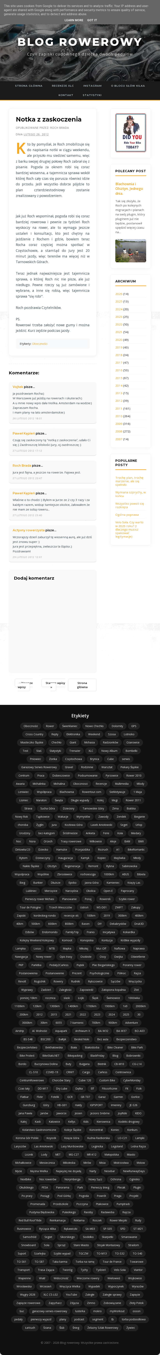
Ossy (103, 956)
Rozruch (103, 849)
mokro (97, 1311)
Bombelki (131, 751)
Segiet (48, 1237)
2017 (118, 362)
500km (35, 924)
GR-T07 (85, 1097)
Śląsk (95, 998)
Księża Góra (71, 1138)
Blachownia (67, 792)
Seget (123, 825)
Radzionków (110, 742)
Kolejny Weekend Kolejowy (37, 940)
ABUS (125, 874)
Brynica (94, 759)
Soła (46, 1245)
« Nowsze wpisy (25, 685)
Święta (59, 800)
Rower (50, 726)
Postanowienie (55, 973)
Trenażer (74, 751)
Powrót (101, 1196)
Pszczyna (82, 1204)
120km (37, 1006)
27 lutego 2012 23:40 (27, 515)
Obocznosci (80, 783)
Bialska (131, 808)
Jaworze (61, 1113)
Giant (73, 742)
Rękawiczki (70, 1229)
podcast (79, 1319)
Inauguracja (65, 858)
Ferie (106, 833)
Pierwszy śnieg (100, 1187)
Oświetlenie (138, 956)
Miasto (131, 1154)
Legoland (117, 1146)
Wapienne (24, 1278)
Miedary (136, 833)
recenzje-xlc (71, 915)
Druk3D (139, 924)
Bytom (23, 858)
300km (122, 915)
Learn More (74, 20)
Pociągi (45, 1196)
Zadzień (46, 990)
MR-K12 (91, 1154)
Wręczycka (135, 981)
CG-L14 (136, 1064)
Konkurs (132, 1130)
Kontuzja (107, 940)
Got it (92, 20)
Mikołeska (69, 1163)
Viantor (138, 1270)
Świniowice (113, 998)
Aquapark (61, 1031)
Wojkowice (135, 1278)
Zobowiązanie (112, 1303)
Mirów (87, 1163)
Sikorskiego (67, 1237)
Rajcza (127, 1212)
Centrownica (123, 1072)
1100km (19, 1006)
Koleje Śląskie (72, 1130)
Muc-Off (101, 948)
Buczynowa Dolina (46, 1064)
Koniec (115, 1130)
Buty (68, 1064)
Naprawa (139, 948)
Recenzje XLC (63, 85)
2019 (118, 347)
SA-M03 (90, 1229)
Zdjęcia (74, 1303)
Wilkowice (96, 841)
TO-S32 (119, 1253)
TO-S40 (137, 1253)
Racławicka (107, 1212)
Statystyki (92, 95)
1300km (55, 1006)
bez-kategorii (46, 833)
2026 (118, 294)
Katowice (54, 1121)
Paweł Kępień (24, 433)
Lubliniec (31, 891)
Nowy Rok (21, 816)
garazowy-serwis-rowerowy (49, 1311)
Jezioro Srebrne (100, 1113)
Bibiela (141, 874)
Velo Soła (120, 1270)
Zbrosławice (64, 874)
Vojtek (18, 387)
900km (112, 1022)
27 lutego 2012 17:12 (27, 450)
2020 (118, 340)
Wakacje (63, 816)
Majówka (119, 858)
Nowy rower (44, 956)
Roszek (97, 1220)
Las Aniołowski (43, 1146)
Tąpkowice (43, 816)
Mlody (140, 783)
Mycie (18, 1171)
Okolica (90, 891)
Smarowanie (129, 1237)
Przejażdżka (82, 849)
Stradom (133, 1245)
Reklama (79, 1220)
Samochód (29, 1237)
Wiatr (42, 1278)
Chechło (56, 742)
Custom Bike (107, 1080)
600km (52, 924)
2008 (118, 431)
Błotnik (102, 1064)
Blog (115, 1055)
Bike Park (137, 1047)
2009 (118, 424)
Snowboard (28, 1245)
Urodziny (24, 833)
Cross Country (34, 734)
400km (139, 915)
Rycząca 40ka (47, 1229)
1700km (91, 1006)
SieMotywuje (117, 792)
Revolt (22, 981)
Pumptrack (123, 1204)
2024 (118, 309)
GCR (70, 1097)
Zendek (121, 816)
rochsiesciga (88, 874)
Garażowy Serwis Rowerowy (39, 767)
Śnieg (76, 1327)
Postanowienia (28, 973)
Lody (44, 1154)
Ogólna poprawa (127, 515)
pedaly (18, 1319)
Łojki (81, 998)
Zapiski (21, 915)
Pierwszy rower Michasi (39, 899)
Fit (126, 1088)
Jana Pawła (25, 1113)
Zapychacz (55, 1303)
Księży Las (134, 882)
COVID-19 (52, 1072)
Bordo (22, 1064)
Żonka (53, 759)
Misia (102, 1163)
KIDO (138, 1113)
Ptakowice (102, 1204)
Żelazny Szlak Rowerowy (102, 1327)
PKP (21, 965)
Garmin (118, 1097)
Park (80, 1187)
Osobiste (86, 956)
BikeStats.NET (51, 1055)
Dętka (79, 1088)
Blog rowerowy (80, 41)
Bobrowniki (133, 1055)
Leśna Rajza (138, 1146)
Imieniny (116, 1105)
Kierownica (103, 1121)
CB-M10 (119, 1064)
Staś (38, 751)
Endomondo (50, 932)
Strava (28, 808)
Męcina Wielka (39, 1171)
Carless (102, 1072)
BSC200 (46, 1039)
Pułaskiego (69, 1212)
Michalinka (39, 783)
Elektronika (73, 734)
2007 (118, 439)
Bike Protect (27, 1055)
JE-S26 (133, 1105)
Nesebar (109, 1171)
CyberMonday (131, 1080)
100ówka (134, 998)
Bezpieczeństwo (27, 1047)
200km (24, 1014)
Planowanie (69, 899)
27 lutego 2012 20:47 (27, 478)
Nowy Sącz (95, 1179)
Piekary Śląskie (130, 767)
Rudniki (75, 981)
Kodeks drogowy (129, 1121)
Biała (74, 1047)
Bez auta (102, 1039)
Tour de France (112, 1261)
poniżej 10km (28, 998)
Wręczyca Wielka (70, 1286)
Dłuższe (55, 882)
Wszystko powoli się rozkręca (129, 505)
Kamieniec (113, 882)
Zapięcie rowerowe (28, 1303)
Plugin (137, 1187)
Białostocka (92, 1047)
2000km (141, 1006)
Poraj (88, 899)
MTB (52, 948)
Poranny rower (132, 965)
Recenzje (101, 783)
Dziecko (43, 849)
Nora (32, 841)
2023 (118, 317)
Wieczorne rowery (88, 1278)
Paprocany (127, 891)
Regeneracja (72, 866)
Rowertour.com (91, 792)
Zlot (136, 990)
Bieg (22, 882)
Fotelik (55, 1097)
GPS (133, 726)
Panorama (62, 1187)
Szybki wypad (62, 1253)
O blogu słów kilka (128, 85)
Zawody (103, 816)
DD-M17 (43, 1088)
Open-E (108, 891)
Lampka (21, 948)
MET (58, 1154)
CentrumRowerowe (32, 1080)
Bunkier (38, 882)
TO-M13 (102, 1253)
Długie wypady (80, 800)
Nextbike (25, 1179)
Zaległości (65, 990)
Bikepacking (75, 1055)
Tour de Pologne (30, 907)
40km (19, 924)
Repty (55, 734)
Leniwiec (23, 792)
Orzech (48, 841)
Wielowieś (114, 1278)
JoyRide (122, 1113)
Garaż (102, 1097)
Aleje (113, 841)
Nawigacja (21, 956)
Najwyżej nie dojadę (68, 1171)
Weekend (94, 734)
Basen (86, 924)
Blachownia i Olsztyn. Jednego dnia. (129, 189)
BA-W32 (103, 1031)
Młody (137, 858)
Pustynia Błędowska (41, 1212)
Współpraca (44, 792)
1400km (73, 1006)
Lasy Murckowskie (72, 1146)
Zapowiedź (86, 990)
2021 (118, 332)
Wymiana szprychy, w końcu (130, 494)
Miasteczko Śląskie (31, 742)
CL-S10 (33, 1072)
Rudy (138, 1220)
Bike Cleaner (115, 1047)
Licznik (29, 1154)
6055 (59, 1022)
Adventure (131, 1022)
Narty (93, 1171)
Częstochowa (73, 759)
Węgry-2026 (27, 1294)
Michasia (89, 742)
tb (112, 1319)
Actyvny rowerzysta (29, 530)
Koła (120, 833)
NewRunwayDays (134, 1171)
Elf (92, 1088)
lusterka (80, 1311)
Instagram (92, 85)
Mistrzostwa (121, 1163)
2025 (118, 301)
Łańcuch (30, 1327)
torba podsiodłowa (134, 1319)
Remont (93, 866)
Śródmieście (70, 833)
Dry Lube (61, 1088)
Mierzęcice (51, 891)
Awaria (20, 783)
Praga (117, 1196)
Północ (121, 973)
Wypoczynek (116, 1286)
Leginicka (97, 1146)
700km (96, 1022)
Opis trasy (66, 956)
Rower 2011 (133, 800)
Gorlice (135, 1097)
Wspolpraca (22, 874)
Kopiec (102, 858)
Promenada (37, 1204)
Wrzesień (45, 1286)
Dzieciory (68, 808)
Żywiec (130, 1327)
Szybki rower (127, 899)
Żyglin (40, 825)
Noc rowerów (47, 1179)
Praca (40, 775)
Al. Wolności (39, 1031)
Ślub (61, 1327)
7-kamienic (77, 1022)
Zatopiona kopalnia (113, 990)
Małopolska (112, 1154)
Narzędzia (72, 891)
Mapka (67, 948)
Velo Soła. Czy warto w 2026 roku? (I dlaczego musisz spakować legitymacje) (129, 529)
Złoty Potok (136, 1303)
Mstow (141, 1163)
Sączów (115, 981)
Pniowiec (35, 759)
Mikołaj (83, 948)
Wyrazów (138, 1286)
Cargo (86, 1072)
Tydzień (101, 1270)
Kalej (24, 1121)
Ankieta (90, 833)
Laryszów (20, 1146)
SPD (122, 1229)
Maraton (41, 800)
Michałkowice (23, 1163)
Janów (44, 1113)
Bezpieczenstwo (126, 1039)
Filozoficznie (109, 1088)
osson (136, 1311)
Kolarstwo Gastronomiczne (39, 1130)
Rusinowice (24, 1229)
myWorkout (117, 1311)
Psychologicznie (99, 973)
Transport (23, 1270)
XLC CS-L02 (51, 1294)
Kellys (71, 1121)
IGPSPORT (96, 1105)
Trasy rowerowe (71, 841)
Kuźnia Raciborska (98, 1138)
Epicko (72, 882)
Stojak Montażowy (108, 1245)
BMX (141, 841)
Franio (91, 932)
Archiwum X (82, 1031)
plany (63, 1319)
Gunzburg (29, 1105)
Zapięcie (135, 1294)
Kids (86, 1121)
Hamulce (61, 849)
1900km (110, 1006)
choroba (23, 825)
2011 (118, 408)
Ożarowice (133, 742)
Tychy (84, 1270)
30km (43, 1022)
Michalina (59, 783)
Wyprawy (27, 990)
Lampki (139, 1138)
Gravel (69, 767)
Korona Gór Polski (27, 1138)
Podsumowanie (88, 775)
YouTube (71, 1294)
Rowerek (105, 899)
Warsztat (106, 767)
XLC (91, 751)
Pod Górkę (64, 1196)
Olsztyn (52, 866)
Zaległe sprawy (112, 1294)
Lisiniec (23, 800)
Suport (22, 1253)
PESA (45, 1187)
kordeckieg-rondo (45, 915)
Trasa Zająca (46, 1270)
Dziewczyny (43, 858)
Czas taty (24, 1088)
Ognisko (134, 1179)
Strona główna (29, 85)
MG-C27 (74, 1154)
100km (91, 915)
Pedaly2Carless (59, 965)
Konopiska (86, 940)
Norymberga (72, 1179)
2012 (118, 401)
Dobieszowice (61, 775)
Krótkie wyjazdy (130, 940)
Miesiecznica (47, 1163)
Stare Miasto (81, 1245)
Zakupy (135, 907)
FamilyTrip (72, 932)
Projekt (134, 1196)
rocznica (50, 998)
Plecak (121, 1187)
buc (22, 1311)
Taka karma (59, 1261)
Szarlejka (39, 1253)
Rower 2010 (133, 775)
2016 (118, 370)
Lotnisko (129, 734)
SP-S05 (107, 1229)
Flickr (40, 1097)
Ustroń (84, 907)
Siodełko (88, 1237)
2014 (118, 385)
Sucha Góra (47, 808)
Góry (46, 1105)
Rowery (58, 981)
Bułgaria (84, 1064)
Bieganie (139, 816)
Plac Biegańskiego (103, 965)
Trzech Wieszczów (60, 907)
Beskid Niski (81, 1039)
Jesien (78, 1113)
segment (97, 1319)
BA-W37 (121, 1031)
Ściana (47, 1327)
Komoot (67, 940)
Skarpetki (107, 1237)
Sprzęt (61, 1245)
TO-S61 (21, 1261)
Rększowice (95, 981)
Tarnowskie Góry (93, 808)
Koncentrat (96, 1130)
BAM (127, 841)
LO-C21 (122, 1138)
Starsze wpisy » (55, 685)
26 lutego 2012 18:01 (27, 418)
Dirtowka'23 (22, 849)
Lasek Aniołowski (101, 825)
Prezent (77, 973)
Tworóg (67, 1270)
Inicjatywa (109, 932)
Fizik (139, 1088)
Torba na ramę (85, 1261)
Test (25, 751)
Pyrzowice (112, 775)
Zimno (91, 1303)
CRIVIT (70, 1072)
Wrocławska (24, 1286)
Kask (38, 1121)
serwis (126, 759)
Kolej (100, 800)
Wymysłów (83, 816)
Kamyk (85, 858)
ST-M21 (138, 1229)
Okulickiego (26, 1187)
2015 (118, 378)
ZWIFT (119, 907)
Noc (18, 841)
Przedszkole (60, 1204)
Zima (115, 808)
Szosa (112, 734)
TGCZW (83, 1253)
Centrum (24, 775)
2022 (118, 324)
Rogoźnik (39, 981)
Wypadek (94, 1286)
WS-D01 (102, 907)
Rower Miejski (118, 1220)
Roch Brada (22, 465)
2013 (118, 393)
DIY (100, 924)
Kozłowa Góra (74, 825)
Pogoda (84, 1196)
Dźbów (29, 932)
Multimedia (122, 783)
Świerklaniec (69, 726)
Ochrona (115, 1179)
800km (69, 924)
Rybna (110, 866)
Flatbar (24, 1097)
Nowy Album (109, 751)
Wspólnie (43, 874)
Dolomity (117, 726)
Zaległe (89, 1294)
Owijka (118, 956)
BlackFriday (97, 1055)
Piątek (80, 965)
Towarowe (136, 1261)
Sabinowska (129, 866)
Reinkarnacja (58, 1220)
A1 (118, 849)
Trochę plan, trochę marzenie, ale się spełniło (129, 481)
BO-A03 (140, 1031)
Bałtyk (62, 1039)
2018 (118, 355)
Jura (54, 825)
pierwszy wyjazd (41, 1319)
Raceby (88, 1212)
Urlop (139, 825)
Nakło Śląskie (31, 866)
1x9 (125, 1006)
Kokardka (129, 932)
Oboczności (39, 344)
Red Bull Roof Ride (30, 1220)
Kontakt (66, 95)
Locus (37, 948)
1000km (109, 874)
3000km (27, 1022)
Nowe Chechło (94, 726)
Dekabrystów (118, 924)
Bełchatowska (54, 1047)
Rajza (137, 973)
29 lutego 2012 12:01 (27, 557)
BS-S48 (28, 1039)
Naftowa (119, 948)
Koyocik (51, 1138)
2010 (118, 416)
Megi (115, 800)
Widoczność (61, 1278)
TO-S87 (39, 1261)
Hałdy (78, 1105)
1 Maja (137, 792)
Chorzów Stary (61, 1080)
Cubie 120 (85, 1080)
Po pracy (27, 1196)
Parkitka (36, 965)
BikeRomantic (136, 849)
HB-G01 (62, 1105)
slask (67, 998)
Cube (110, 759)
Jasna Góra (92, 882)
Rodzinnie (87, 767)
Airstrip (19, 1031)
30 (138, 1014)
